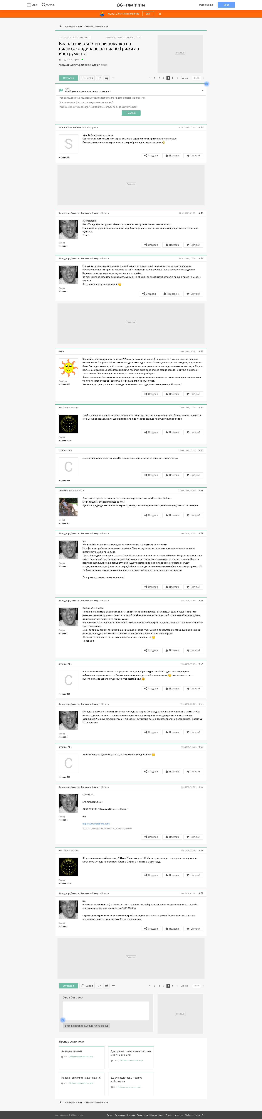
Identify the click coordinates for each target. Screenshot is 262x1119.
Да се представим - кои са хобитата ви (126, 1079)
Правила (131, 1115)
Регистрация (206, 4)
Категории (70, 1102)
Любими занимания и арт (81, 1057)
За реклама (120, 1115)
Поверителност (157, 1115)
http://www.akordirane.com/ (96, 823)
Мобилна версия (192, 1115)
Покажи (131, 113)
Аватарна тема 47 (71, 1051)
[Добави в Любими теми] (99, 78)
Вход (226, 4)
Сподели (153, 155)
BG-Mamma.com (76, 1115)
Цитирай (195, 155)
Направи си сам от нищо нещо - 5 (81, 1077)
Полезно (174, 155)
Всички (184, 78)
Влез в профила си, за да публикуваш (86, 1025)
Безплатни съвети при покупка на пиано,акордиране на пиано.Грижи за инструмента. (99, 48)
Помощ (169, 1115)
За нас (110, 1115)
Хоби (80, 1102)
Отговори (68, 78)
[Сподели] (106, 78)
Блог (204, 1115)
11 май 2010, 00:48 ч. (132, 38)
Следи (89, 78)
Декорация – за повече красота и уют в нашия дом (131, 1053)
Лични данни (142, 1115)
